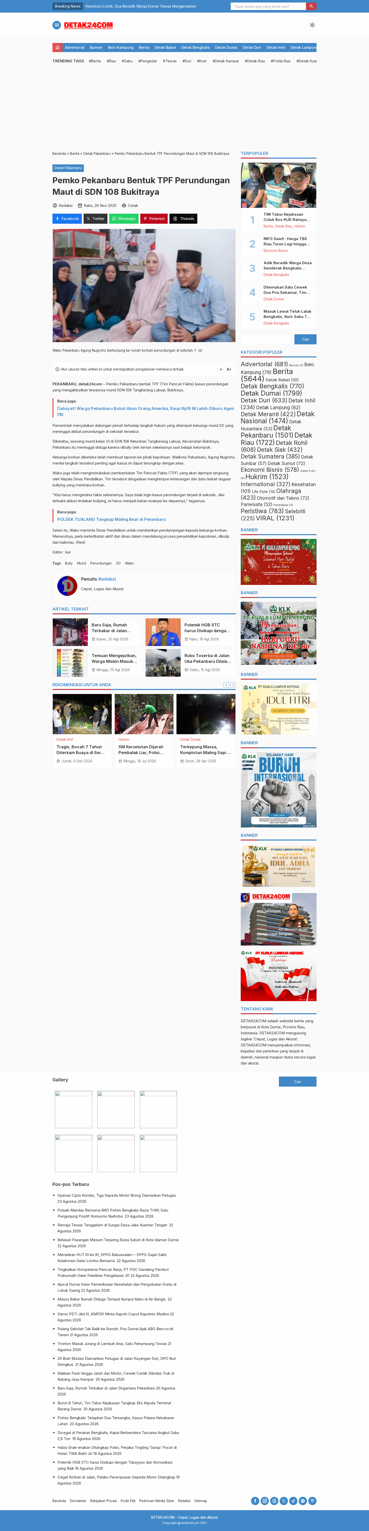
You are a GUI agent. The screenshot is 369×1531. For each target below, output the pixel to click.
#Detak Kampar (226, 61)
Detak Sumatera (270, 456)
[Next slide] (233, 685)
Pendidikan (283, 505)
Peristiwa (262, 511)
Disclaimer (78, 1501)
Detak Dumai (226, 47)
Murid (81, 563)
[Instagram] (265, 1501)
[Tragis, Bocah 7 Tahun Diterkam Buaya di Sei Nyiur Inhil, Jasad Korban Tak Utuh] (82, 714)
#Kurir (202, 61)
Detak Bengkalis (195, 47)
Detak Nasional (278, 417)
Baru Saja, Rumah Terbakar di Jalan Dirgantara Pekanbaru (114, 630)
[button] (311, 6)
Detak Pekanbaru (68, 168)
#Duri (186, 61)
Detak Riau (283, 226)
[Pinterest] (312, 1501)
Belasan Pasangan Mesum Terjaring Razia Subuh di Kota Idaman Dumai (118, 1239)
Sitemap (200, 1501)
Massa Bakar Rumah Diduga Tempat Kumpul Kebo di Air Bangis (112, 1299)
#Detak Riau (255, 61)
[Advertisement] (184, 108)
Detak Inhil (276, 47)
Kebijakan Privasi (103, 1501)
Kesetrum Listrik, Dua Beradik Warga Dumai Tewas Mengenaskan (141, 6)
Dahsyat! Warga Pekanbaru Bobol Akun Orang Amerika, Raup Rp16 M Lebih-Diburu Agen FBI (145, 411)
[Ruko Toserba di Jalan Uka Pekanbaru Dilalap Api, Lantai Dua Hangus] (163, 663)
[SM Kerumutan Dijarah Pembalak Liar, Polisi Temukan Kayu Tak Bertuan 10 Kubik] (144, 714)
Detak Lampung (304, 47)
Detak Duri (252, 47)
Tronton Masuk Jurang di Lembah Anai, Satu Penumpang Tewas (112, 1343)
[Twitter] (284, 1501)
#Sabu (127, 61)
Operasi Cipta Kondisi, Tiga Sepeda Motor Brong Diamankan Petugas (117, 1195)
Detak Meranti (268, 414)
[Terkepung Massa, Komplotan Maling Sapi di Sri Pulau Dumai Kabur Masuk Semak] (205, 714)
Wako (129, 563)
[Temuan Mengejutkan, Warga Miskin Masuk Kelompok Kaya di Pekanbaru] (70, 663)
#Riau (111, 61)
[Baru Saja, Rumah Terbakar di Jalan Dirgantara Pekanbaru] (70, 632)
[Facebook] (255, 1501)
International (265, 484)
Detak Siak (280, 449)
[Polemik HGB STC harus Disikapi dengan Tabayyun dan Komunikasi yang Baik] (163, 632)
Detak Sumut (286, 463)
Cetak (133, 205)
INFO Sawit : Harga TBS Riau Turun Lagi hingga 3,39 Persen (285, 244)
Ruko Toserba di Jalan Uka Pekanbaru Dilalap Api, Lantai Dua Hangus (207, 661)
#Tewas (170, 61)
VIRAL (275, 518)
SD (118, 563)
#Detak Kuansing (310, 61)
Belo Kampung (121, 47)
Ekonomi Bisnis (276, 251)
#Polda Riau (281, 61)
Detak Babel (165, 47)
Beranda (59, 1501)
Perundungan (101, 563)
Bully (69, 563)
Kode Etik (128, 1501)
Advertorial (75, 47)
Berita (144, 47)
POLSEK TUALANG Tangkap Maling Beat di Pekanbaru (111, 519)
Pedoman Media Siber (156, 1501)
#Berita (95, 61)
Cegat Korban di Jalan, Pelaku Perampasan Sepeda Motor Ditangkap (116, 1477)
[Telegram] (303, 1501)
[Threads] (274, 1501)
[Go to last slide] (226, 685)
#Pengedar (147, 61)
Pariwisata (256, 504)
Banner (96, 47)
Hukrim (123, 739)
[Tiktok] (293, 1501)
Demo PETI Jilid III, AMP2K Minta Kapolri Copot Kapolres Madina (113, 1314)
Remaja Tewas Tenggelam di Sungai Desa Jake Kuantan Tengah (112, 1225)
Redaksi (107, 579)
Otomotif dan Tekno (283, 498)
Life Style (263, 491)
